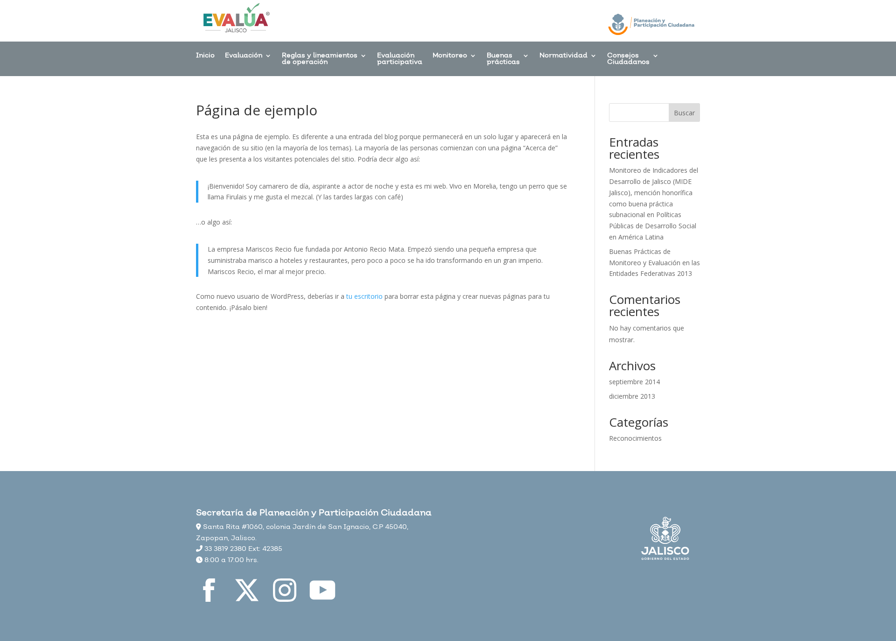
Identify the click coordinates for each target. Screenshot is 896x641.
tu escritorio (364, 296)
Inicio (205, 56)
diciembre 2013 (632, 396)
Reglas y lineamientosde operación (319, 59)
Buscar (684, 112)
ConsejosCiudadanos (628, 59)
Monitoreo (450, 56)
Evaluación (243, 56)
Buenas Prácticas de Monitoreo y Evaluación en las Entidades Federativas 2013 (654, 262)
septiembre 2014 (634, 381)
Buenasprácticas (503, 59)
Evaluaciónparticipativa (399, 59)
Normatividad (563, 56)
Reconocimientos (635, 438)
